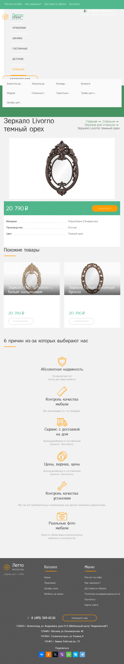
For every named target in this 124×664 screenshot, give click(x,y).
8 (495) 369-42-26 (101, 11)
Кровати (85, 83)
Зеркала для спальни (40, 83)
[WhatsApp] (69, 654)
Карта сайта (91, 605)
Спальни (109, 121)
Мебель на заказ (53, 593)
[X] (55, 654)
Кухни (47, 577)
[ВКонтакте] (42, 654)
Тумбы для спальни (89, 93)
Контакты (74, 4)
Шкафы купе (51, 588)
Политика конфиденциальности (102, 593)
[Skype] (75, 654)
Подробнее (20, 321)
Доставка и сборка (55, 4)
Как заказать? (33, 4)
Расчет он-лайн (13, 4)
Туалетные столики (64, 93)
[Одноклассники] (48, 654)
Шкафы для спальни (15, 102)
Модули (11, 93)
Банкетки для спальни (15, 83)
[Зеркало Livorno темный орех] (62, 168)
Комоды (60, 83)
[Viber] (62, 654)
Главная (91, 121)
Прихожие (50, 582)
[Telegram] (82, 654)
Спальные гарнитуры (40, 93)
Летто (18, 567)
